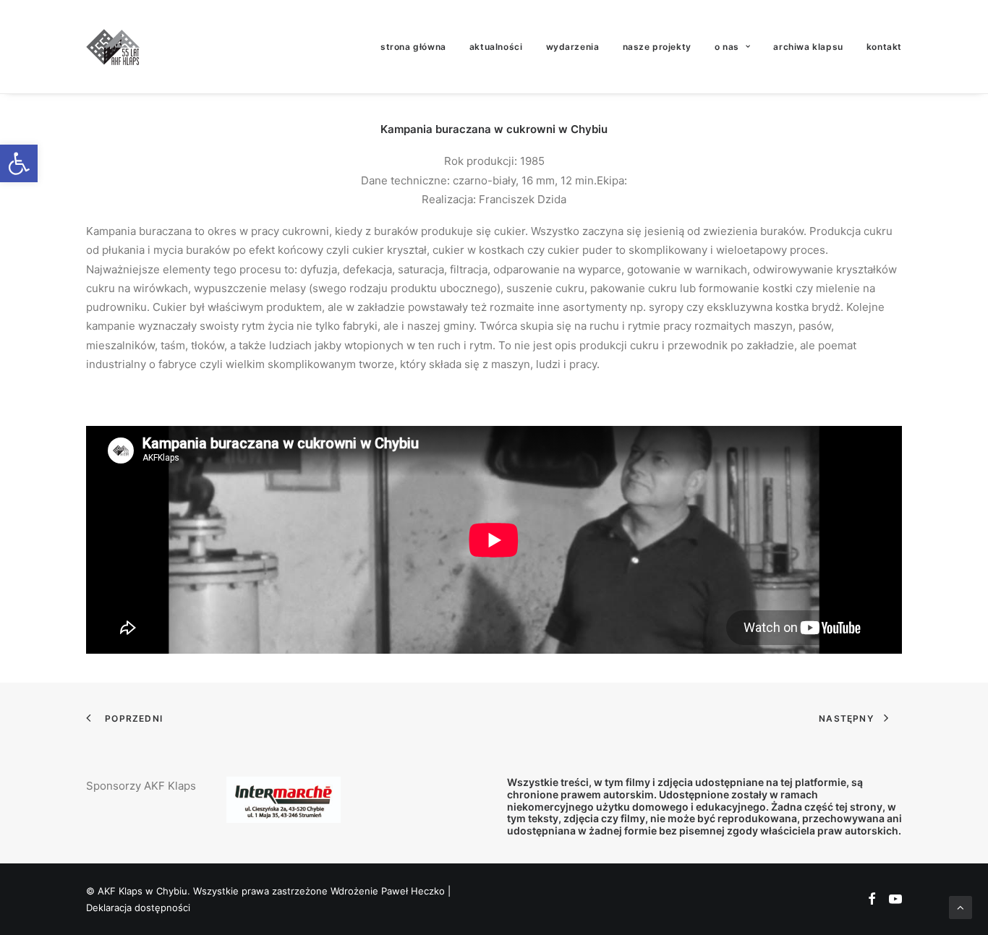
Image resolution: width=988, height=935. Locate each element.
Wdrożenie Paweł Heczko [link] (388, 891)
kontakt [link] (884, 46)
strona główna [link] (413, 46)
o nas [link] (727, 46)
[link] (19, 163)
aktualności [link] (496, 46)
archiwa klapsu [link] (808, 46)
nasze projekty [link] (657, 46)
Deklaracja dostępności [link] (138, 907)
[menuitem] (418, 46)
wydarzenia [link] (573, 46)
